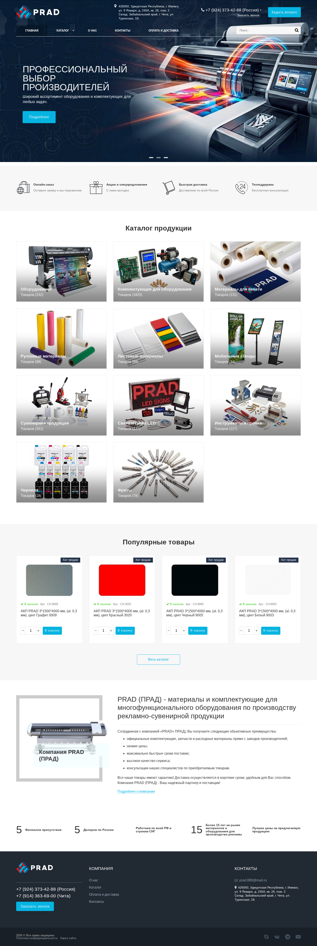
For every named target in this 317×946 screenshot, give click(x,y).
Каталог (62, 30)
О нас (92, 30)
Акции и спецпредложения (126, 184)
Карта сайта (68, 938)
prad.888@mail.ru (253, 880)
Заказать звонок (248, 15)
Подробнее (39, 117)
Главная (31, 30)
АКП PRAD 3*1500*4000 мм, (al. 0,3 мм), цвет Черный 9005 (194, 613)
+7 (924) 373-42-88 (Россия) (232, 10)
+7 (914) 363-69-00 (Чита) (43, 895)
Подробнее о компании (136, 791)
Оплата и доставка (164, 30)
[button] (151, 157)
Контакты (122, 30)
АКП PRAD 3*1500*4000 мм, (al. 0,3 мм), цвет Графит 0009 (49, 613)
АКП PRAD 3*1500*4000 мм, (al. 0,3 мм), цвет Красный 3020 (122, 613)
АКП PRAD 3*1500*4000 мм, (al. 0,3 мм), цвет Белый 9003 (267, 613)
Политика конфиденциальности (36, 938)
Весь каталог (158, 659)
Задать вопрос (284, 12)
